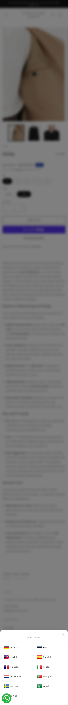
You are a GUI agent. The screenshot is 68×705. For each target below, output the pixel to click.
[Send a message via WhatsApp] (7, 698)
